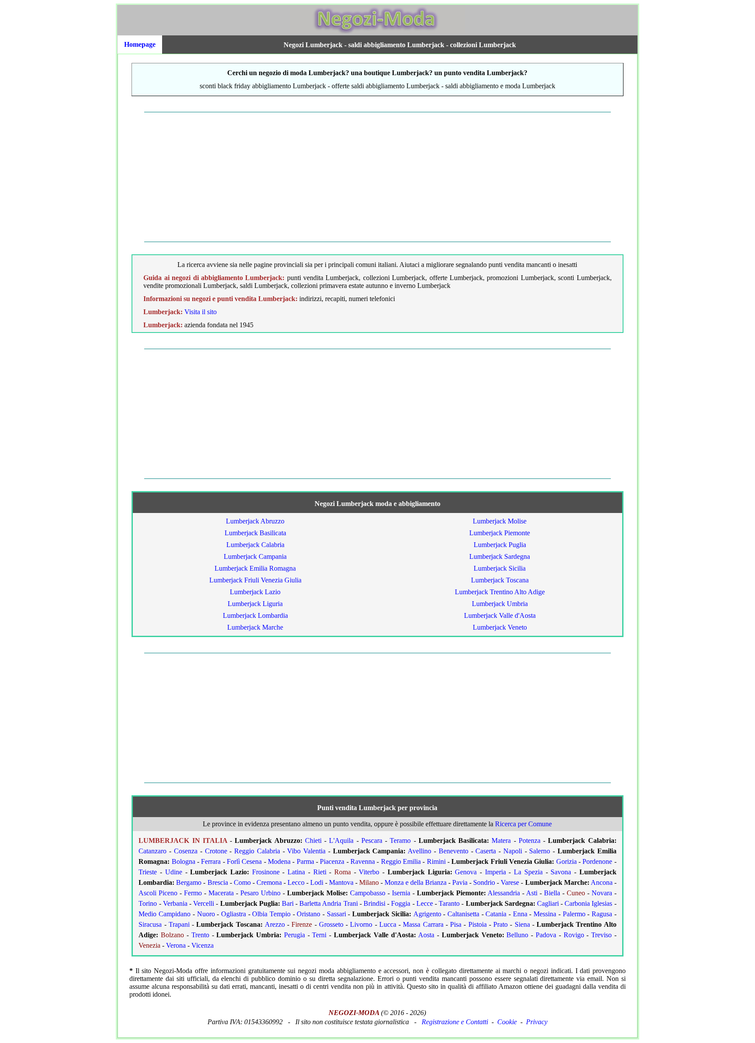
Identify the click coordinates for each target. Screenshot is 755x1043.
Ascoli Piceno (158, 893)
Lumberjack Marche (255, 627)
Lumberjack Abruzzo (255, 521)
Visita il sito (200, 311)
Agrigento (427, 914)
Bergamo (188, 882)
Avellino (419, 851)
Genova (466, 872)
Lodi (316, 882)
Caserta (485, 851)
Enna (520, 914)
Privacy (536, 1022)
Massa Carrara (423, 924)
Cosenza (185, 851)
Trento (200, 935)
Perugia (294, 935)
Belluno (517, 935)
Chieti (313, 840)
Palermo (574, 914)
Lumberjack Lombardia (255, 615)
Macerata (221, 893)
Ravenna (362, 861)
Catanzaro (152, 851)
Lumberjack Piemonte (499, 533)
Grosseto (331, 924)
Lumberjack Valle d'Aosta (500, 615)
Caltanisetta (463, 914)
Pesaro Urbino (260, 893)
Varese (510, 882)
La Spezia (528, 872)
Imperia (495, 872)
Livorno (361, 924)
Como (242, 882)
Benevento (453, 851)
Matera (501, 840)
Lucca (387, 924)
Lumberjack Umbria (500, 603)
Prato (500, 924)
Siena (522, 924)
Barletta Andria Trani (328, 903)
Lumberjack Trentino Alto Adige (500, 592)
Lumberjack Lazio (255, 592)
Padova (546, 935)
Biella (552, 893)
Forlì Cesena (244, 861)
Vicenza (202, 945)
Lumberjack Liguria (255, 603)
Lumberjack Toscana (500, 580)
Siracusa (150, 924)
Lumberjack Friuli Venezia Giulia (255, 580)
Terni (319, 935)
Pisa (455, 924)
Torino (148, 903)
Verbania (175, 903)
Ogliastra (233, 914)
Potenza (529, 840)
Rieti (319, 872)
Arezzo (275, 924)
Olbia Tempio (271, 914)
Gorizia (566, 861)
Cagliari (548, 903)
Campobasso (367, 893)
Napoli (512, 851)
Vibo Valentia (306, 851)
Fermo (193, 893)
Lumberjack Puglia (500, 544)
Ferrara (211, 861)
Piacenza (332, 861)
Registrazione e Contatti (455, 1022)
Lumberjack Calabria (255, 544)
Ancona (602, 882)
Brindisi (374, 903)
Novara (602, 893)
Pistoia (477, 924)
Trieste (148, 872)
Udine (173, 872)
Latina (296, 872)
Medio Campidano (164, 914)
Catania (495, 914)
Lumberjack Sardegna (499, 556)
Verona (176, 945)
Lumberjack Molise (499, 521)
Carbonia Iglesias (588, 903)
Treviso (601, 935)
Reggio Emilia (401, 861)
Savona (561, 872)
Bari (288, 903)
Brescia (218, 882)
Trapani (179, 924)
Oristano (308, 914)
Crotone (216, 851)
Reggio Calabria (257, 851)
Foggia (400, 903)
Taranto (449, 903)
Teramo (400, 840)
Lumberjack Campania (255, 556)
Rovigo (574, 935)
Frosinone (266, 872)
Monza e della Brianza (415, 882)
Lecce (424, 903)
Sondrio (484, 882)
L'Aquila (341, 840)
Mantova (341, 882)
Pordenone (597, 861)
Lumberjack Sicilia (500, 568)
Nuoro (206, 914)
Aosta (426, 935)
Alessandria (504, 893)
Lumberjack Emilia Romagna (255, 568)
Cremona (269, 882)
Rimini (436, 861)
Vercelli (203, 903)
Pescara (371, 840)
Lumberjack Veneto (500, 627)
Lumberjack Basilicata (255, 533)
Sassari (336, 914)
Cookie (507, 1022)
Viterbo (369, 872)
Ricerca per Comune (523, 824)
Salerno (539, 851)
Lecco (296, 882)
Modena (279, 861)
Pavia (460, 882)
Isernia (401, 893)
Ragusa (602, 914)
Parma (305, 861)
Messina (544, 914)
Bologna (183, 861)
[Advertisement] (377, 177)
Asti (531, 893)
